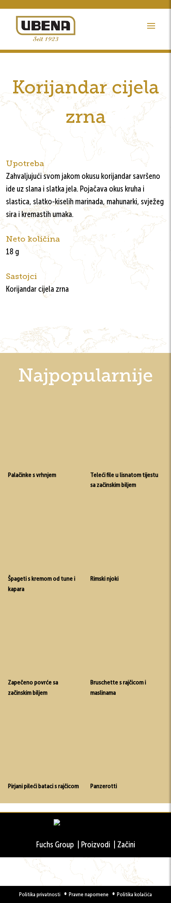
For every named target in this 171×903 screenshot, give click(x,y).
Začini (126, 844)
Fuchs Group (55, 844)
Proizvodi (95, 844)
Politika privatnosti (39, 894)
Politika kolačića (134, 894)
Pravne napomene (89, 894)
